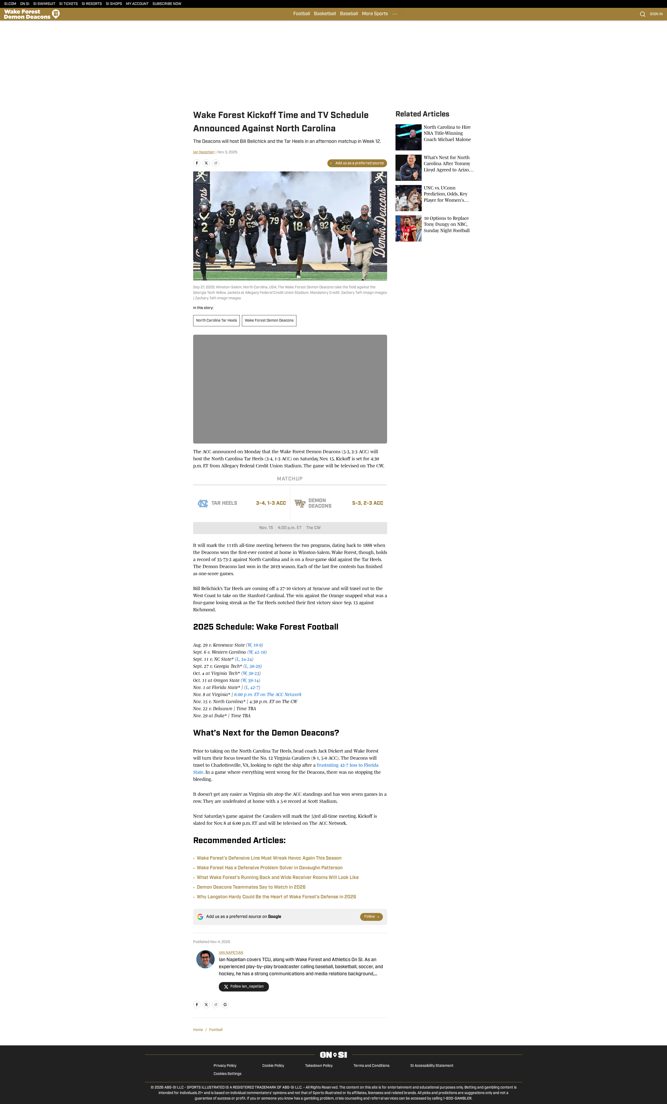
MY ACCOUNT (137, 4)
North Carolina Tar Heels (216, 321)
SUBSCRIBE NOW (167, 4)
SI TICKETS (68, 4)
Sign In (656, 14)
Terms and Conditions (371, 1066)
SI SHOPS (114, 4)
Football (301, 14)
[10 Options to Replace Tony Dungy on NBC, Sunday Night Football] (434, 228)
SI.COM (10, 4)
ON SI (24, 4)
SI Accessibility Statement (431, 1066)
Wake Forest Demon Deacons (269, 321)
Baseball (349, 14)
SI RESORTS (92, 4)
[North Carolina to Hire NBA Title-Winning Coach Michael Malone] (434, 137)
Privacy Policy (225, 1066)
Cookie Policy (273, 1066)
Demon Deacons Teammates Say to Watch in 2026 (251, 887)
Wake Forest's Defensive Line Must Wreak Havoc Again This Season (269, 858)
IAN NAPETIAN (231, 953)
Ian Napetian (203, 152)
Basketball (325, 14)
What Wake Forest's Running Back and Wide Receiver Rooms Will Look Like (278, 878)
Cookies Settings (227, 1074)
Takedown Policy (319, 1066)
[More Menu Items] (395, 14)
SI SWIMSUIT (44, 4)
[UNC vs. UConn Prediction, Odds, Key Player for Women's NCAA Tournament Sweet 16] (434, 198)
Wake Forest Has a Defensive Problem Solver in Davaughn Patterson (270, 868)
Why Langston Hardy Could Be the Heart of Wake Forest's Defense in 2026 (276, 897)
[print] (225, 1004)
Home (198, 1030)
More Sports (375, 14)
